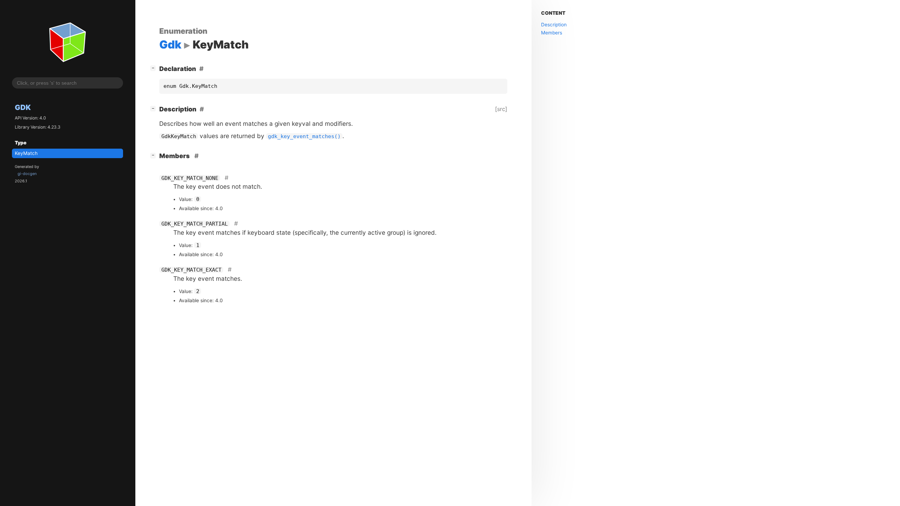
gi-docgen (27, 173)
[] (154, 68)
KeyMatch (26, 153)
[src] (501, 108)
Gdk (23, 107)
